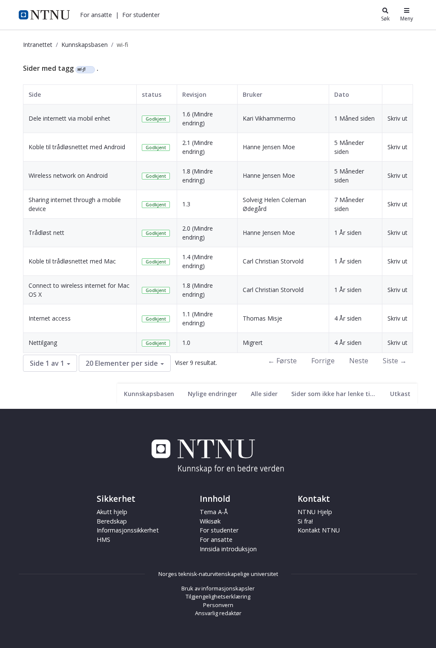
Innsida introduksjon (228, 549)
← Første (282, 360)
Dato (341, 94)
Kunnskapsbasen (84, 44)
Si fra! (305, 521)
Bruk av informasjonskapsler (218, 588)
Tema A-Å (214, 512)
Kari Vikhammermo (269, 118)
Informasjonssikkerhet (128, 530)
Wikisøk (210, 521)
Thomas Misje (262, 318)
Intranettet (37, 44)
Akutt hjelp (112, 512)
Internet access (50, 318)
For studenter (219, 530)
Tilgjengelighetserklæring (218, 596)
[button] (96, 14)
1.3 (186, 204)
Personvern (218, 605)
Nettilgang (43, 342)
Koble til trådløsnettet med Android (77, 147)
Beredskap (112, 521)
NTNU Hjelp (315, 512)
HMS (103, 539)
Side (35, 94)
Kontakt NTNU (319, 530)
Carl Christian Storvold (273, 261)
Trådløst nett (46, 233)
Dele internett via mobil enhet (69, 118)
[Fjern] (89, 69)
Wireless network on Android (68, 175)
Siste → (395, 360)
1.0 (186, 342)
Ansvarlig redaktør (218, 613)
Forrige (323, 360)
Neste (358, 360)
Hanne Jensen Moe (269, 147)
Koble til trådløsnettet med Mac (72, 261)
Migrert (253, 342)
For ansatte (216, 539)
